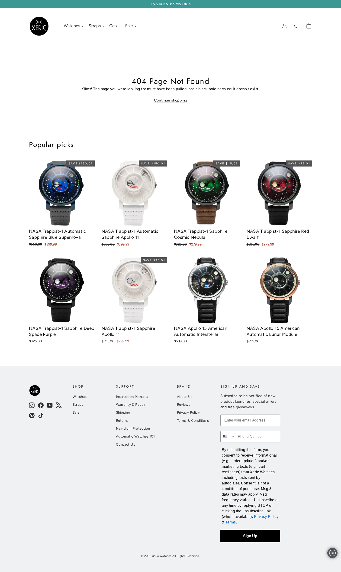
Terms (230, 522)
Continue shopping (170, 100)
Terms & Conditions (193, 420)
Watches (80, 397)
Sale (76, 412)
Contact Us (125, 444)
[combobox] (228, 436)
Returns (122, 420)
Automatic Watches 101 (135, 436)
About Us (185, 397)
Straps (78, 404)
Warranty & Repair (131, 404)
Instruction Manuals (132, 397)
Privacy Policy (188, 412)
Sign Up (250, 536)
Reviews (183, 404)
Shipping (123, 412)
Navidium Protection (133, 428)
